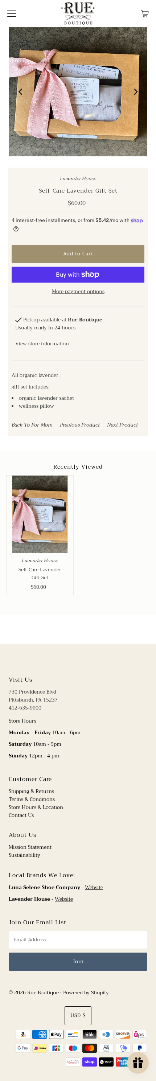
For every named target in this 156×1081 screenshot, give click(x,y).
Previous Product (80, 424)
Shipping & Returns (31, 791)
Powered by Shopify (86, 992)
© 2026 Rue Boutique (34, 992)
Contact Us (21, 815)
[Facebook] (71, 659)
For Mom (42, 424)
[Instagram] (83, 659)
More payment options (78, 292)
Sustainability (24, 855)
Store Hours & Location (36, 807)
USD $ (78, 1015)
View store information (42, 344)
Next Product (122, 424)
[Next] (135, 92)
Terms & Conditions (32, 799)
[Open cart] (144, 13)
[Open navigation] (11, 13)
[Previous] (21, 92)
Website (94, 887)
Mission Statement (30, 847)
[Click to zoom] (135, 39)
